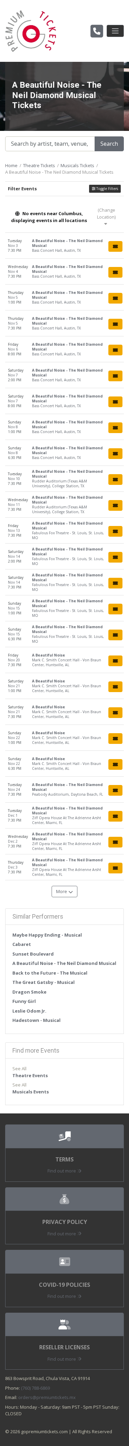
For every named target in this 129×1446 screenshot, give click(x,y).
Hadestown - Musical (36, 1020)
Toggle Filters (106, 188)
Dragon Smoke (29, 992)
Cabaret (21, 944)
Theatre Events (30, 1075)
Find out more (62, 1171)
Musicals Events (30, 1092)
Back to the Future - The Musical (49, 973)
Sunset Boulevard (33, 954)
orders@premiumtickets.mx (47, 1397)
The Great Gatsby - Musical (43, 982)
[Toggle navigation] (115, 31)
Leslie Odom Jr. (29, 1011)
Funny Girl (24, 1001)
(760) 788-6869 (35, 1388)
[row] (64, 246)
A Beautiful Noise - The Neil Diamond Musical (64, 963)
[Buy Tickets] (115, 246)
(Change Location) (106, 213)
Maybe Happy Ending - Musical (47, 935)
